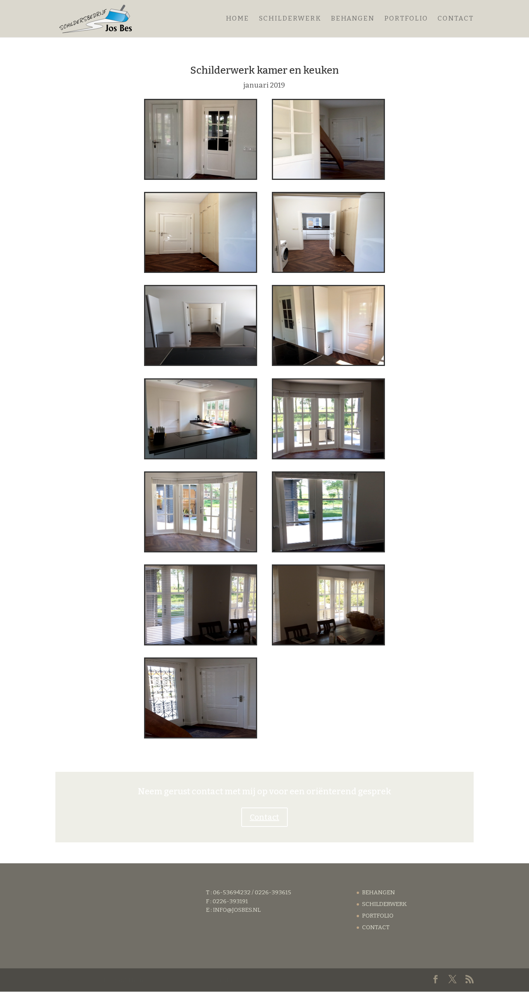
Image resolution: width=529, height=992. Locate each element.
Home (237, 19)
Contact (456, 19)
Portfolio (406, 19)
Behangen (352, 19)
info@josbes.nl (237, 909)
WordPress (226, 979)
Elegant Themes (127, 979)
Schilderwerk (290, 19)
